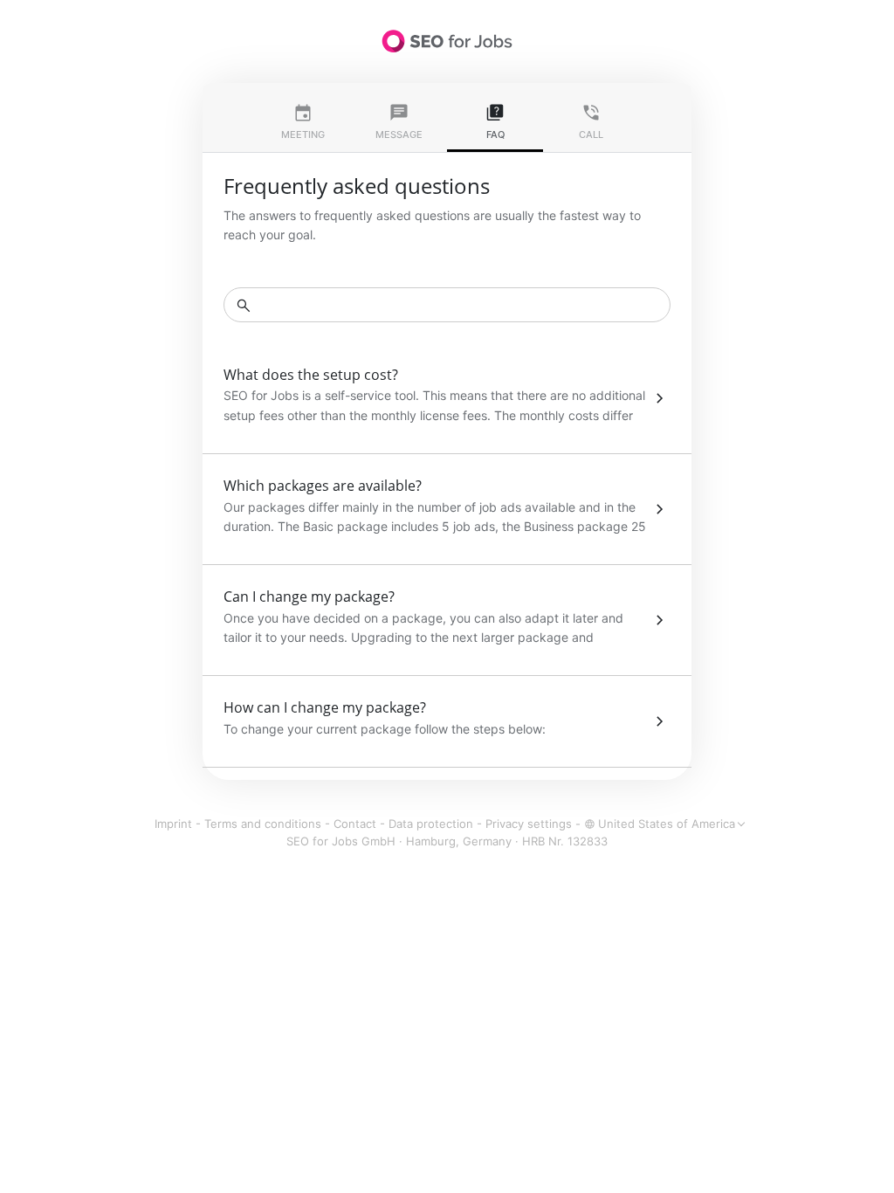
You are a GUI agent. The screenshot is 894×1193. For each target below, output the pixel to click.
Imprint (173, 824)
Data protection (431, 824)
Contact (355, 824)
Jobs (447, 41)
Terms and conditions (262, 824)
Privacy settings (528, 824)
